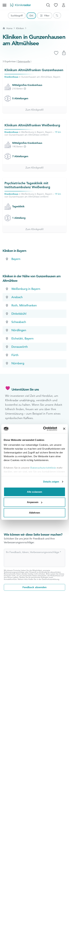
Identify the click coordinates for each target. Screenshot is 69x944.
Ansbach (17, 297)
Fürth (14, 355)
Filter (46, 15)
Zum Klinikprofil (34, 109)
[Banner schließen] (64, 429)
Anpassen (32, 502)
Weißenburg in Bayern (25, 289)
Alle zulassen (34, 491)
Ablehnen (34, 512)
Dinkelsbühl (18, 313)
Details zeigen (51, 481)
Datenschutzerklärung (50, 579)
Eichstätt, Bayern (22, 338)
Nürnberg (17, 363)
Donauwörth (19, 347)
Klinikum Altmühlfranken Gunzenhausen (33, 70)
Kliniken (20, 28)
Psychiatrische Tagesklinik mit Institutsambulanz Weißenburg (27, 185)
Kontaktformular (10, 579)
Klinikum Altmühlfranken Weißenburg (32, 125)
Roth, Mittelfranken (24, 305)
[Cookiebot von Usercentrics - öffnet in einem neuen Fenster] (43, 429)
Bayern (15, 259)
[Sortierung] (57, 15)
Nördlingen (18, 330)
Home (9, 28)
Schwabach (18, 322)
